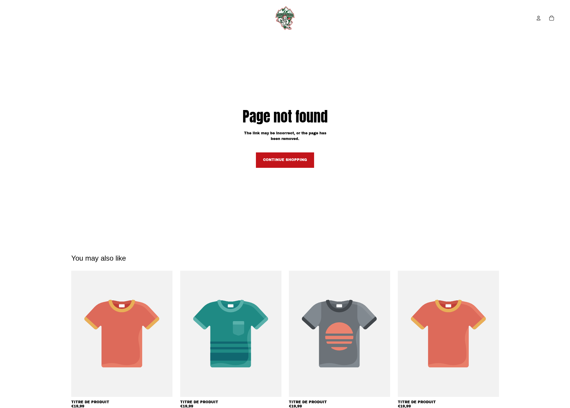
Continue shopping (285, 160)
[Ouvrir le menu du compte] (538, 18)
